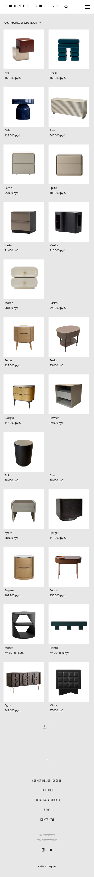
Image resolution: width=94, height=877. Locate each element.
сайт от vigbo (47, 866)
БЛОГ (47, 809)
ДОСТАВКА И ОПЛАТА (47, 800)
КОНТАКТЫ (47, 819)
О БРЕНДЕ (47, 790)
